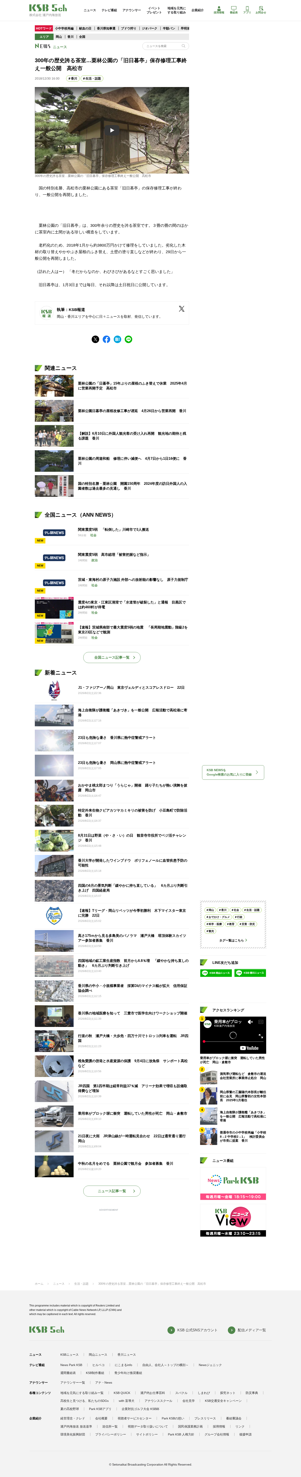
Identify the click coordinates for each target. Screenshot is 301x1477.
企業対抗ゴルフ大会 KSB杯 (140, 1409)
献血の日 (85, 28)
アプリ (247, 12)
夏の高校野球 (69, 1409)
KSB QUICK (122, 1393)
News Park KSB (71, 1365)
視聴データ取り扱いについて (148, 1426)
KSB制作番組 (95, 1373)
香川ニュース (126, 1354)
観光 (211, 930)
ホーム (39, 1283)
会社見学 (188, 1401)
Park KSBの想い (173, 1418)
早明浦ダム (188, 28)
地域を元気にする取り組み (176, 10)
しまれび (204, 1393)
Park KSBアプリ (100, 1409)
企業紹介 (197, 10)
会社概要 (101, 1418)
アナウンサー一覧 (72, 1382)
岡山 (59, 36)
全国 (82, 36)
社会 (236, 909)
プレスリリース (205, 1418)
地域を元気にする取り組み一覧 (82, 1393)
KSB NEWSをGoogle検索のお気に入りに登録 (229, 772)
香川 (70, 36)
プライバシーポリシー (110, 1434)
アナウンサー (132, 10)
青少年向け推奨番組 (128, 1373)
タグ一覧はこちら (231, 940)
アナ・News (103, 1382)
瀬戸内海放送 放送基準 (76, 1426)
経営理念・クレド (72, 1418)
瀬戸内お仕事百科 (152, 1393)
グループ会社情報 (216, 1434)
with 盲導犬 (126, 1401)
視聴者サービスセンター (135, 1418)
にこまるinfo (123, 1365)
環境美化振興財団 (72, 1434)
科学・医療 (215, 923)
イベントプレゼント (154, 10)
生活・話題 (93, 78)
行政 (239, 916)
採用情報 (219, 12)
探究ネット (228, 1393)
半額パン (169, 28)
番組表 (234, 12)
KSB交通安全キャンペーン (223, 1401)
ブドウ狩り (128, 28)
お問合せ (261, 12)
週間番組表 (68, 1373)
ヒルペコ (98, 1365)
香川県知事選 (106, 28)
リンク (240, 1426)
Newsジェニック (210, 1365)
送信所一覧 (110, 1426)
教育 (231, 923)
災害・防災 (248, 923)
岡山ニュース (98, 1354)
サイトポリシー (147, 1434)
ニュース (90, 10)
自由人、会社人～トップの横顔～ (165, 1365)
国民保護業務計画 (190, 1426)
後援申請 (245, 1434)
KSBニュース (69, 1354)
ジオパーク (149, 28)
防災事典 (252, 1393)
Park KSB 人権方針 (181, 1434)
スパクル (181, 1393)
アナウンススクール (158, 1401)
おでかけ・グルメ (219, 916)
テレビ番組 (109, 10)
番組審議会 (234, 1418)
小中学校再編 (64, 28)
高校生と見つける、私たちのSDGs (84, 1401)
